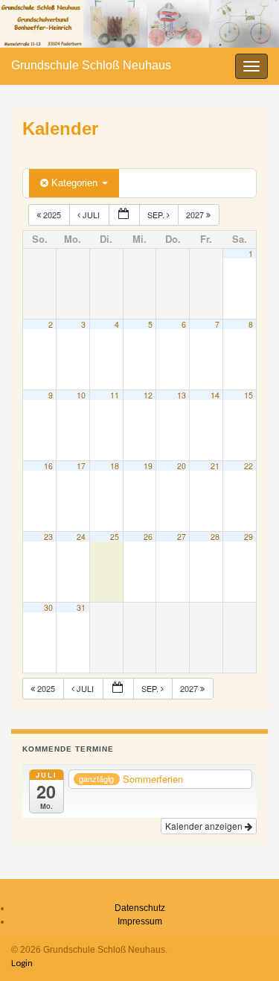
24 (81, 536)
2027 (196, 214)
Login (22, 962)
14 (215, 395)
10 (81, 395)
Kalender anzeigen (205, 825)
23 (48, 536)
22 (248, 466)
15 (248, 395)
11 (114, 395)
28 (215, 536)
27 (181, 536)
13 (181, 395)
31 (81, 607)
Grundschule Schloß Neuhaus (91, 65)
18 (114, 466)
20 (181, 466)
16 (48, 466)
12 (148, 395)
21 (215, 466)
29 (248, 536)
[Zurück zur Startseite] (139, 24)
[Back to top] (245, 947)
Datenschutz (140, 908)
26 (148, 536)
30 (48, 607)
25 (114, 536)
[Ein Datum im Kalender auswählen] (124, 215)
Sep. (157, 214)
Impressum (140, 921)
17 (81, 466)
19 (148, 466)
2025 (52, 214)
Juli (91, 214)
